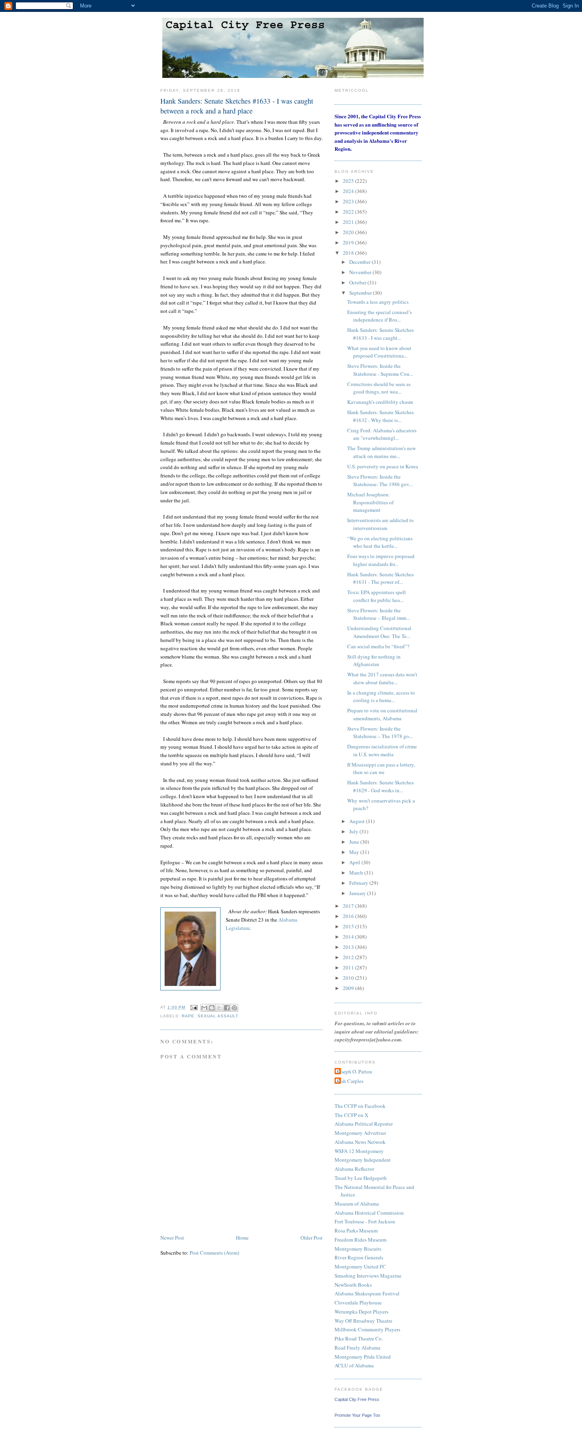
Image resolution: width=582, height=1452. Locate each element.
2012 (349, 957)
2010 (349, 977)
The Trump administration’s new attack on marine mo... (381, 452)
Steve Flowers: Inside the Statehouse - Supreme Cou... (380, 369)
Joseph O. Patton (354, 1071)
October (358, 282)
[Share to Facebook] (227, 1008)
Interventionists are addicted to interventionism (380, 524)
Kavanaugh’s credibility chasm (380, 401)
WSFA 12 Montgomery (359, 1151)
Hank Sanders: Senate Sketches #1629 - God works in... (380, 786)
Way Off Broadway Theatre (363, 1320)
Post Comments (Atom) (214, 1252)
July (354, 831)
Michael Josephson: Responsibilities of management (370, 502)
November (361, 272)
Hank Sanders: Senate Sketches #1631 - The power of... (380, 578)
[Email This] (204, 1008)
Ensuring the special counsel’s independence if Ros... (379, 316)
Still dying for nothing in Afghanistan (374, 660)
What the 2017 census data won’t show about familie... (382, 678)
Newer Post (172, 1237)
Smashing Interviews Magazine (368, 1275)
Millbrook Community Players (367, 1329)
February (359, 882)
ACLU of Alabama (354, 1365)
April (355, 862)
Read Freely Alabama (357, 1347)
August (357, 821)
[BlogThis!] (212, 1008)
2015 (349, 926)
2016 (349, 916)
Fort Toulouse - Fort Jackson (365, 1221)
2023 (349, 201)
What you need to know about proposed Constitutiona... (379, 352)
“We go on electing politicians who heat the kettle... (380, 542)
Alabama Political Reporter (364, 1123)
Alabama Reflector (354, 1168)
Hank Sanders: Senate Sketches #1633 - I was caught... (380, 333)
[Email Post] (194, 1007)
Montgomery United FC (360, 1266)
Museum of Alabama (357, 1203)
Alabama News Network (360, 1141)
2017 (349, 905)
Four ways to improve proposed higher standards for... (381, 560)
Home (242, 1237)
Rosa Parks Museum (356, 1230)
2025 (349, 180)
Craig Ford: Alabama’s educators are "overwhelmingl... (382, 434)
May (354, 852)
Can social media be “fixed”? (378, 646)
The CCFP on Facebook (360, 1105)
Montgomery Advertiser (360, 1132)
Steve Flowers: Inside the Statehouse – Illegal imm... (378, 614)
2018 (349, 252)
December (360, 261)
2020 (349, 232)
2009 (349, 988)
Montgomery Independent (363, 1159)
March (356, 872)
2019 (349, 242)
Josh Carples (350, 1081)
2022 (349, 211)
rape (188, 1016)
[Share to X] (219, 1008)
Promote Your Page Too (357, 1415)
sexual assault (218, 1016)
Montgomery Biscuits (358, 1248)
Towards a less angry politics (378, 301)
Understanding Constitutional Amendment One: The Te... (379, 632)
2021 (349, 221)
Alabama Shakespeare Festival (367, 1293)
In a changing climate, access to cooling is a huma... (381, 696)
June (354, 841)
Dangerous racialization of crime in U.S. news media (382, 750)
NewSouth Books (353, 1284)
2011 (349, 967)
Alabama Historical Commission (369, 1212)
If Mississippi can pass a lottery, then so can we (381, 768)
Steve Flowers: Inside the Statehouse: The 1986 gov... (380, 480)
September (361, 292)
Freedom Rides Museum (360, 1239)
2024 (349, 191)
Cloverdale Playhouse (358, 1302)
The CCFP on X (351, 1115)
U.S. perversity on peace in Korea (382, 466)
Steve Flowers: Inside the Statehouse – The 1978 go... (380, 732)
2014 (349, 936)
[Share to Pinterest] (234, 1008)
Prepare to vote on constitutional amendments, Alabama (382, 714)
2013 (349, 946)
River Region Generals (359, 1257)
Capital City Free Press (357, 1399)
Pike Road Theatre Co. (359, 1338)
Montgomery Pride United (363, 1356)
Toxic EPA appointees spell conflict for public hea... (376, 596)
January (358, 893)
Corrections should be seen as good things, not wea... (379, 388)
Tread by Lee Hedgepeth (361, 1177)
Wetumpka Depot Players (361, 1311)
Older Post (312, 1237)
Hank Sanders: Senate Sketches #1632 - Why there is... (380, 416)
